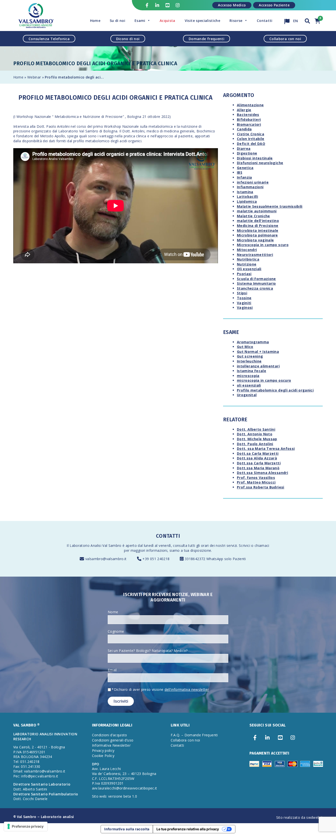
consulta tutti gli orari (191, 545)
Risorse (235, 20)
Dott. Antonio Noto (254, 434)
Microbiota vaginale (255, 240)
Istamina (245, 191)
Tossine (244, 298)
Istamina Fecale (251, 370)
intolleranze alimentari (258, 366)
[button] (307, 20)
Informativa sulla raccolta (126, 829)
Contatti (265, 20)
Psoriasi (244, 273)
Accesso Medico (232, 5)
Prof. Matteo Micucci (256, 482)
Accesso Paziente (274, 5)
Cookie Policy (103, 755)
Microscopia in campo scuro (263, 244)
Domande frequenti (206, 38)
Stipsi (242, 293)
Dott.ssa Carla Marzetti (259, 463)
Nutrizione (247, 264)
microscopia (248, 375)
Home (95, 20)
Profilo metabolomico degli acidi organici (275, 390)
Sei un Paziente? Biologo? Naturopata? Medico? (148, 650)
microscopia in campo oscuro (264, 380)
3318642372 (195, 558)
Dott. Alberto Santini (256, 429)
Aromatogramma (253, 342)
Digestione (247, 153)
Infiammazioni (250, 187)
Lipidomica (247, 201)
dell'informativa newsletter (187, 689)
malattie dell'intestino (258, 220)
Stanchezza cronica (255, 288)
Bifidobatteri (249, 119)
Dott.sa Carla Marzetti (258, 453)
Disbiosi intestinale (255, 158)
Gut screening (250, 356)
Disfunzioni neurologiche (260, 162)
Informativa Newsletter (111, 745)
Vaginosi (245, 307)
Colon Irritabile (250, 138)
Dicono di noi (128, 38)
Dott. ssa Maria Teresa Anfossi (266, 448)
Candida (244, 129)
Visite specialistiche (202, 20)
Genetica (245, 167)
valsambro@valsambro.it (106, 558)
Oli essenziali (249, 269)
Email (112, 670)
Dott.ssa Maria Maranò (258, 468)
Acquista (167, 20)
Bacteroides (248, 114)
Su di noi (117, 20)
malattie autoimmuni (257, 211)
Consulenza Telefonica (49, 38)
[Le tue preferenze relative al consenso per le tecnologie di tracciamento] (25, 826)
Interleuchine (249, 361)
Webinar (34, 77)
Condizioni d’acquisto (109, 735)
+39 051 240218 (155, 558)
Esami (140, 20)
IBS (239, 172)
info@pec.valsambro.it (39, 776)
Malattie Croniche (253, 216)
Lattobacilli (247, 196)
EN (295, 19)
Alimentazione (250, 105)
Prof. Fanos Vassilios (256, 477)
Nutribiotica (248, 259)
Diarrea (243, 148)
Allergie (244, 110)
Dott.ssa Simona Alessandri (262, 472)
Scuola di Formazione (256, 278)
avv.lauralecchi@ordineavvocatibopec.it (124, 788)
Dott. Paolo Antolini (255, 443)
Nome (113, 612)
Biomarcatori (249, 124)
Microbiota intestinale (257, 230)
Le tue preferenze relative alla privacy (187, 829)
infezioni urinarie (253, 182)
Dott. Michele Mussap (257, 439)
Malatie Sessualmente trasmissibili (270, 206)
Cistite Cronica (250, 134)
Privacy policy (103, 750)
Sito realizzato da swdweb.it (299, 817)
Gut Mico (245, 346)
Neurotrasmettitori (255, 254)
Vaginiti (244, 302)
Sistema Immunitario (256, 283)
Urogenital (247, 395)
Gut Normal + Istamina (258, 351)
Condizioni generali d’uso (113, 740)
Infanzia (244, 177)
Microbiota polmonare (257, 235)
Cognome (116, 631)
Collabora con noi (285, 38)
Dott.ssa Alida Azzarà (257, 458)
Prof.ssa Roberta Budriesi (260, 487)
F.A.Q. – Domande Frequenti (194, 735)
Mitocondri (247, 249)
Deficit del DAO (251, 143)
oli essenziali (249, 385)
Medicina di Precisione (257, 225)
